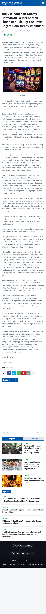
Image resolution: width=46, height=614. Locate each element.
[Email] (28, 373)
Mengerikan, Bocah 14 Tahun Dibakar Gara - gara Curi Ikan (34, 480)
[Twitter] (8, 35)
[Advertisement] (23, 590)
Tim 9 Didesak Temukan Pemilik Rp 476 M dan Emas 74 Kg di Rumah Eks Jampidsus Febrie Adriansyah (22, 500)
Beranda (4, 10)
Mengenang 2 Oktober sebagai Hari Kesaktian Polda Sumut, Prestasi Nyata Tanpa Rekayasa (33, 449)
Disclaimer (21, 564)
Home (5, 564)
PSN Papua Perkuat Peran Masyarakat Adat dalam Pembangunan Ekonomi (21, 522)
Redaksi (12, 564)
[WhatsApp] (11, 35)
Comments (34, 439)
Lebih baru (6, 432)
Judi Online (12, 10)
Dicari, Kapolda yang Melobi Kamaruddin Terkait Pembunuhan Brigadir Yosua (32, 465)
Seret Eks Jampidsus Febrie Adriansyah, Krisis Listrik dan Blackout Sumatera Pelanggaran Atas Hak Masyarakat (22, 534)
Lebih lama (39, 432)
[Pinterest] (23, 373)
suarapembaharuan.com (17, 42)
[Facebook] (5, 35)
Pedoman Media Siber (35, 564)
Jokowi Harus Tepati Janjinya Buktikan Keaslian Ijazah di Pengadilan (23, 511)
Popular (12, 439)
